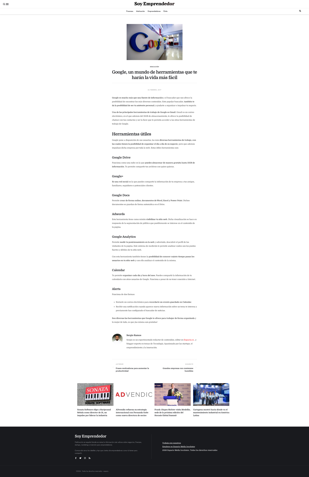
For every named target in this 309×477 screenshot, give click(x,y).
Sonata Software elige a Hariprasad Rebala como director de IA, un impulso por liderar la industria (94, 413)
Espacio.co (189, 340)
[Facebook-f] (76, 458)
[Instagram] (85, 458)
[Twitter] (80, 458)
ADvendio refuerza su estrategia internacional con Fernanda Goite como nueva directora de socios (132, 413)
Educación (154, 67)
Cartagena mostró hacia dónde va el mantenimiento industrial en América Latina (211, 413)
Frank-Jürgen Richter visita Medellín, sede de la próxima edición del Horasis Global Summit (172, 413)
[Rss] (90, 458)
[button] (4, 4)
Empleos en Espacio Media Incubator (178, 447)
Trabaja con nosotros (171, 443)
